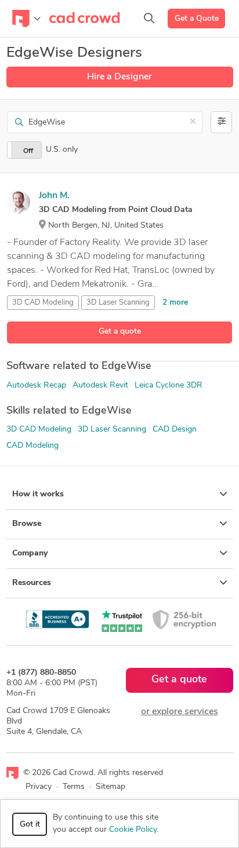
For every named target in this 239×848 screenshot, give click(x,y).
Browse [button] (26, 524)
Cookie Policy (133, 829)
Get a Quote (197, 18)
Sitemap (110, 787)
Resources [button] (31, 583)
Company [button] (30, 553)
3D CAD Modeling (43, 302)
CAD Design (175, 429)
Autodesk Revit (100, 385)
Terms (74, 787)
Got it (30, 824)
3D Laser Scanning (118, 302)
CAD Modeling (32, 445)
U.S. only (62, 149)
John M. (54, 195)
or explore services (179, 712)
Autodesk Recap (36, 385)
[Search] (149, 18)
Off (28, 151)
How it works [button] (38, 494)
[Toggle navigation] (26, 18)
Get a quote (120, 331)
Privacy (39, 787)
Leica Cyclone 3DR (168, 385)
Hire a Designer (119, 77)
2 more (175, 302)
